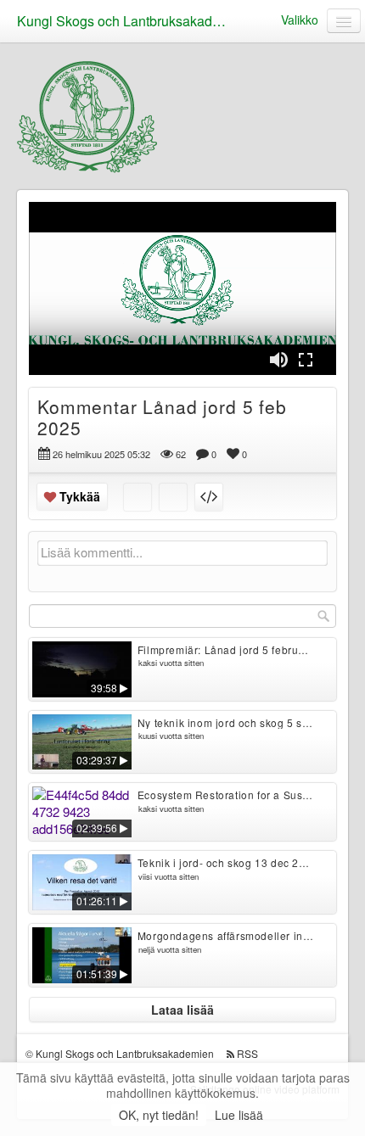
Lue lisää (239, 1114)
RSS (247, 1053)
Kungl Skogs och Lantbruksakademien (127, 21)
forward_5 (282, 275)
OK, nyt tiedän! (159, 1114)
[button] (52, 354)
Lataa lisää (182, 1009)
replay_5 (83, 275)
